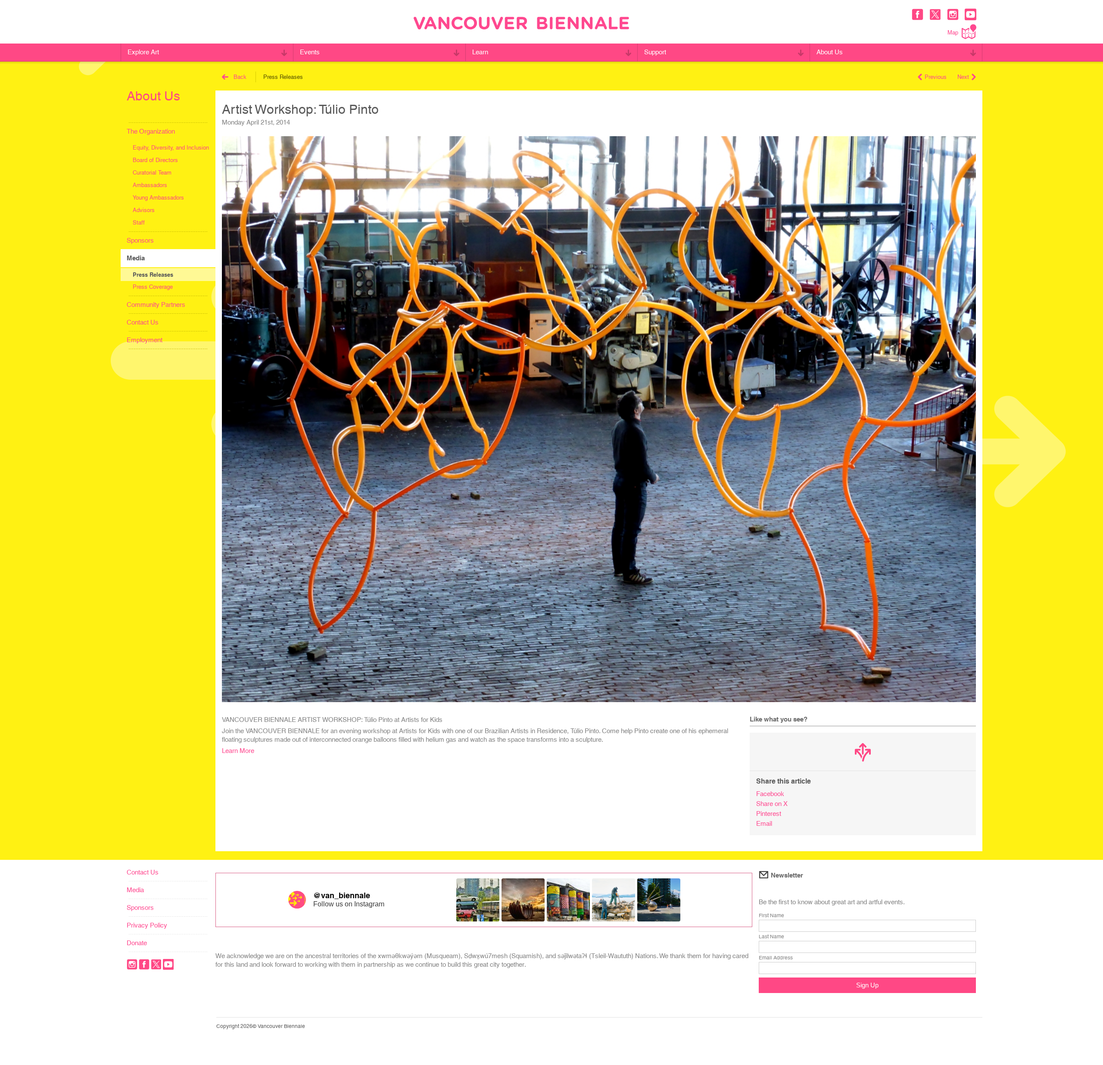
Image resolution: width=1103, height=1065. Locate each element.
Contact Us (143, 322)
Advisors (144, 210)
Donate (137, 942)
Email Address (776, 958)
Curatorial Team (152, 172)
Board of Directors (155, 160)
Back (240, 77)
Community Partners (156, 304)
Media (136, 258)
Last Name (771, 937)
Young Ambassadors (158, 197)
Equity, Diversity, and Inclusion (171, 147)
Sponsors (140, 240)
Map (952, 32)
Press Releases (153, 274)
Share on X (772, 803)
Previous (936, 77)
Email (764, 823)
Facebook (770, 793)
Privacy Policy (147, 925)
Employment (144, 340)
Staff (139, 222)
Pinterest (768, 813)
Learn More (238, 750)
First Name (771, 915)
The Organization (151, 131)
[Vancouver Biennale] (521, 24)
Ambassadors (150, 185)
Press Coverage (153, 287)
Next (963, 77)
